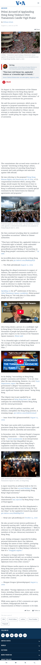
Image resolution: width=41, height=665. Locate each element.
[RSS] (20, 635)
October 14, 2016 (31, 518)
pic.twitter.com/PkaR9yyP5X (24, 260)
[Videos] (16, 662)
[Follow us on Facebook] (3, 635)
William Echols (8, 22)
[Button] (37, 29)
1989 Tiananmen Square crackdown (14, 293)
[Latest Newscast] (6, 662)
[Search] (34, 662)
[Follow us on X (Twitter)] (7, 635)
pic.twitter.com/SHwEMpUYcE (12, 513)
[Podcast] (25, 635)
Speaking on (5, 291)
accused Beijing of (25, 488)
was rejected (17, 500)
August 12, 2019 (27, 265)
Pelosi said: (19, 336)
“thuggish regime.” (15, 550)
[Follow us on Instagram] (16, 635)
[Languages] (25, 662)
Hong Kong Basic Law (22, 399)
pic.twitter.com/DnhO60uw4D (25, 413)
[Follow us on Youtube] (12, 635)
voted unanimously (15, 439)
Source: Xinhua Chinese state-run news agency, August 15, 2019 (21, 77)
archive (4, 8)
